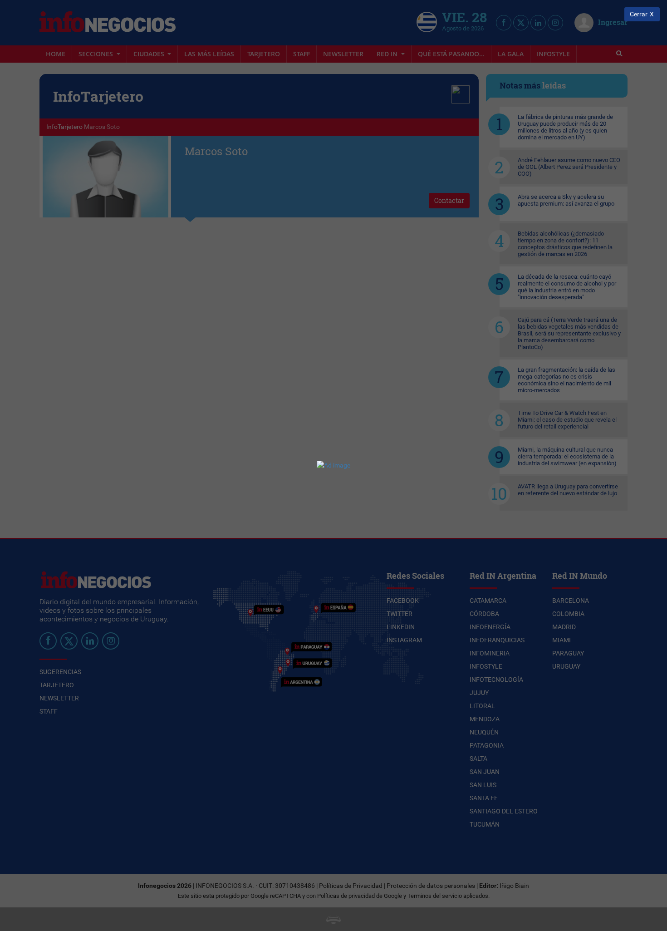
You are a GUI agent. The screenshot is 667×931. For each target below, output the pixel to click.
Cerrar (638, 14)
